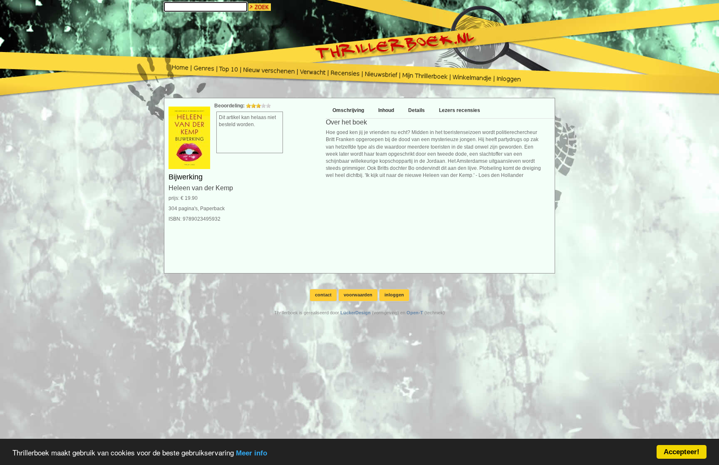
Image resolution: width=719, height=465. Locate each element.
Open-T (415, 312)
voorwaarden (358, 294)
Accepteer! (681, 452)
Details (416, 110)
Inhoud (386, 110)
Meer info (251, 453)
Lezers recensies (459, 110)
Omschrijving (348, 110)
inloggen (394, 294)
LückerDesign (355, 312)
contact (323, 294)
